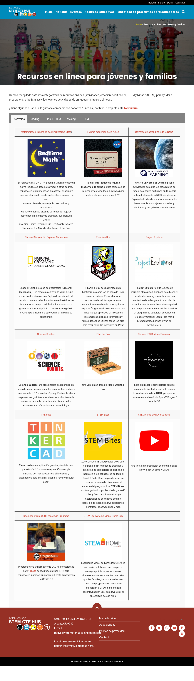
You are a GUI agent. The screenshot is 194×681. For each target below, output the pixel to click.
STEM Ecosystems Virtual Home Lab (103, 516)
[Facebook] (152, 628)
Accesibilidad (107, 624)
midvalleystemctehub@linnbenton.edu (77, 632)
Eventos (76, 12)
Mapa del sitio (107, 618)
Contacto (180, 2)
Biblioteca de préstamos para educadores (148, 12)
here (90, 645)
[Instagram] (167, 628)
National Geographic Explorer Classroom (46, 237)
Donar (170, 2)
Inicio (49, 12)
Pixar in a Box (103, 237)
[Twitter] (159, 628)
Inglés (161, 2)
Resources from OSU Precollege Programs (46, 516)
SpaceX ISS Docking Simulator (154, 334)
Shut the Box (103, 334)
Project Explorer (154, 237)
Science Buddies (46, 334)
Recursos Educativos (99, 12)
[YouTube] (174, 628)
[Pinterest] (182, 634)
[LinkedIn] (182, 628)
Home (138, 24)
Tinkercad (46, 414)
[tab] (19, 119)
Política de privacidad (112, 631)
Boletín (152, 2)
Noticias (61, 12)
